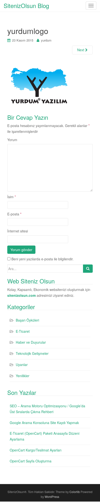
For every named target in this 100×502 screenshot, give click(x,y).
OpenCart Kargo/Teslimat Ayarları (35, 450)
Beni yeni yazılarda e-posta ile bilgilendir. (42, 258)
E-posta (14, 214)
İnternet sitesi (17, 231)
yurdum (46, 40)
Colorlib (74, 492)
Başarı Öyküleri (27, 320)
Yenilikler (22, 375)
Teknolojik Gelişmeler (32, 353)
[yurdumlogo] (39, 84)
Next (81, 49)
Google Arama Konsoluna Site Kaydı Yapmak (44, 422)
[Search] (88, 268)
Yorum (12, 139)
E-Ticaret (23, 331)
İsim (11, 196)
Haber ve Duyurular (31, 342)
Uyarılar (22, 364)
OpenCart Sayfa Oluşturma (30, 461)
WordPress (52, 496)
